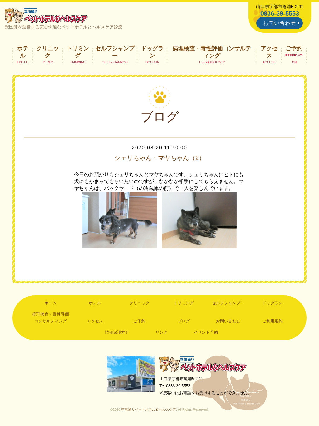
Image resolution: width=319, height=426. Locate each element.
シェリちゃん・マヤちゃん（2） (159, 157)
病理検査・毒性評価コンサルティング (212, 51)
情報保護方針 (117, 332)
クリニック (47, 51)
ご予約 (294, 48)
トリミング (78, 51)
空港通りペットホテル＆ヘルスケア (203, 364)
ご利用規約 (272, 321)
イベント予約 (206, 332)
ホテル (22, 51)
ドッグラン (152, 51)
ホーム (51, 303)
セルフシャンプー (115, 51)
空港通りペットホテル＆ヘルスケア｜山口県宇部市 (46, 15)
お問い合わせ (279, 23)
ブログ (184, 321)
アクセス (269, 51)
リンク (161, 332)
